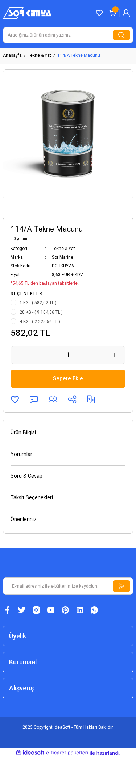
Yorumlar (21, 454)
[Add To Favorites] (15, 399)
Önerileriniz (24, 519)
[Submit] (121, 586)
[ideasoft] (30, 753)
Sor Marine (62, 257)
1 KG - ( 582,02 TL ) (38, 302)
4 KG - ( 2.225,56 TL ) (40, 321)
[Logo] (27, 13)
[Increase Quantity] (114, 355)
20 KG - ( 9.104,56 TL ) (41, 312)
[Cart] (112, 13)
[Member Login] (126, 13)
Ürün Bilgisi (23, 432)
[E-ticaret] (67, 752)
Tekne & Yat (63, 248)
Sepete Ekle (68, 378)
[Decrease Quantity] (21, 355)
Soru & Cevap (26, 476)
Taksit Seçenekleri (32, 498)
